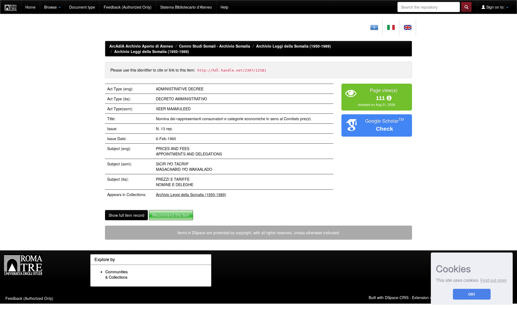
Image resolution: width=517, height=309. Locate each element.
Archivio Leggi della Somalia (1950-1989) (293, 46)
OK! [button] (471, 294)
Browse (51, 7)
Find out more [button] (493, 280)
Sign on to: (495, 7)
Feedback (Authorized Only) (128, 7)
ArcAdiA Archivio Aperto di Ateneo (141, 46)
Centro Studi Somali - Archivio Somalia (214, 46)
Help (224, 7)
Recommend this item (171, 215)
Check (384, 129)
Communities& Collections (116, 274)
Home (30, 7)
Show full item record (126, 215)
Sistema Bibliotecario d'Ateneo (186, 7)
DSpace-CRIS (396, 297)
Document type (82, 7)
